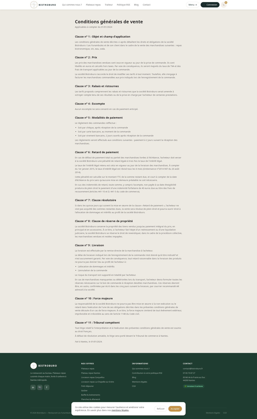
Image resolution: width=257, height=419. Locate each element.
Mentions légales (139, 381)
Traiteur (109, 4)
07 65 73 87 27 (189, 373)
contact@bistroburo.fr (193, 368)
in (33, 387)
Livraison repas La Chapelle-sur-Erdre (97, 381)
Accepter (175, 408)
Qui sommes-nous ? (72, 4)
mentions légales (120, 410)
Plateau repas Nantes (90, 373)
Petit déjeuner (87, 386)
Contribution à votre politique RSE (147, 373)
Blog (136, 4)
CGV (134, 386)
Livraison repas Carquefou (92, 377)
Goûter (84, 390)
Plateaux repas (93, 4)
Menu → (193, 4)
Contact (146, 4)
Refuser (161, 408)
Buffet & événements (90, 394)
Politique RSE (123, 4)
